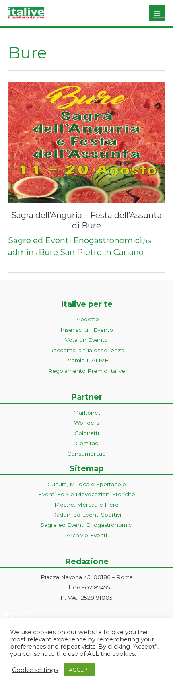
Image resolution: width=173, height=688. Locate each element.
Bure (48, 252)
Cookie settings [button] (35, 670)
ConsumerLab (86, 453)
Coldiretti (86, 433)
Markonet (86, 412)
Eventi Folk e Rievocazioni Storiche (86, 494)
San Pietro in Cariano (102, 252)
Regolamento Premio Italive (86, 371)
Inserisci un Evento (86, 330)
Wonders (86, 422)
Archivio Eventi (86, 535)
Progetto (86, 319)
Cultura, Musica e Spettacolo (86, 484)
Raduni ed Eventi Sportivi (86, 514)
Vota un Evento (86, 340)
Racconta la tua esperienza (86, 350)
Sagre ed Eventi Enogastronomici (75, 240)
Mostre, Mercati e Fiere (86, 504)
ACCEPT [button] (79, 669)
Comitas (87, 443)
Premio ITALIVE (87, 360)
